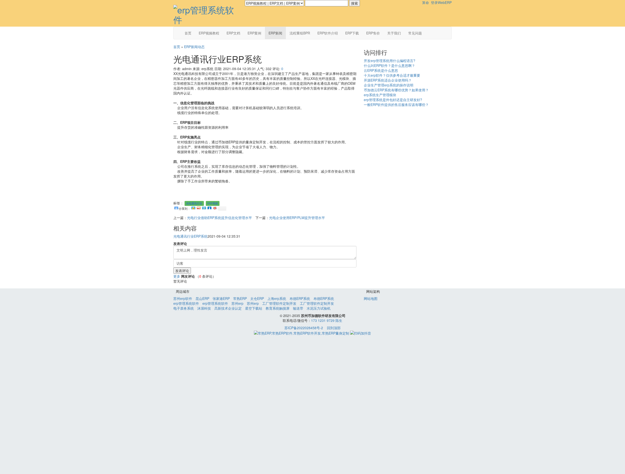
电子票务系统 (183, 308)
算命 (425, 2)
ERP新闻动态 (194, 46)
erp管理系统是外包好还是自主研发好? (393, 99)
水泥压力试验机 (319, 308)
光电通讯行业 (194, 203)
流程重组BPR (300, 33)
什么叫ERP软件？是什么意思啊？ (389, 65)
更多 (176, 276)
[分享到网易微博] (214, 207)
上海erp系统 (276, 298)
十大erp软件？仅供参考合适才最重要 (392, 75)
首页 (188, 33)
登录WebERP (441, 2)
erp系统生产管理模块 (380, 94)
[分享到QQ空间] (193, 207)
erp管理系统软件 (186, 303)
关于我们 (394, 33)
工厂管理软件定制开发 (279, 303)
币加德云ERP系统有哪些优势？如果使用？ (396, 89)
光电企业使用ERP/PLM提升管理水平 (297, 217)
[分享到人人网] (209, 207)
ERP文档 (233, 33)
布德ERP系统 (300, 298)
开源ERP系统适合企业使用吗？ (388, 80)
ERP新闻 (275, 33)
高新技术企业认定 (228, 308)
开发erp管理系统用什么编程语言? (389, 60)
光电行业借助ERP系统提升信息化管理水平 (219, 217)
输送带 (298, 308)
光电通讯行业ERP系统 (190, 236)
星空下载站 (253, 308)
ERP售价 (373, 33)
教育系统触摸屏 (278, 308)
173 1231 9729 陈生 (326, 320)
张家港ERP (221, 298)
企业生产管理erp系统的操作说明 (388, 85)
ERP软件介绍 (327, 33)
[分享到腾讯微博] (204, 207)
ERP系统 (212, 203)
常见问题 (415, 33)
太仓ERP (257, 298)
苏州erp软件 (182, 298)
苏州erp (237, 303)
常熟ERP (240, 298)
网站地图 (370, 298)
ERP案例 (254, 33)
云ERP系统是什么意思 (381, 70)
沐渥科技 (204, 308)
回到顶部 (334, 327)
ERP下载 (352, 33)
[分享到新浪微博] (198, 207)
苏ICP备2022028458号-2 (303, 327)
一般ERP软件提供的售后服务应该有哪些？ (396, 104)
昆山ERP (202, 298)
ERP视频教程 (209, 33)
